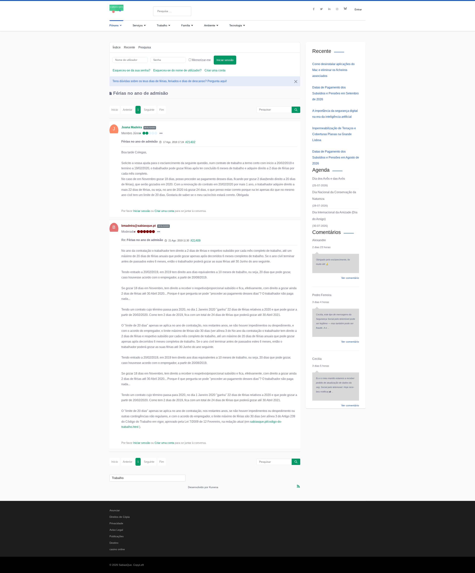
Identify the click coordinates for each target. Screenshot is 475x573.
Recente (129, 47)
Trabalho (162, 25)
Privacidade (116, 523)
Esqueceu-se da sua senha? (131, 70)
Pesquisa (144, 47)
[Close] (295, 81)
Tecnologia (235, 25)
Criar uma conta (214, 70)
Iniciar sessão (225, 60)
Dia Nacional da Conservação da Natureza (334, 195)
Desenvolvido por (198, 487)
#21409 (196, 240)
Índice (117, 47)
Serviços (138, 25)
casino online (117, 549)
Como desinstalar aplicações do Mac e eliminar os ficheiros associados (333, 69)
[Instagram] (337, 9)
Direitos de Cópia (119, 516)
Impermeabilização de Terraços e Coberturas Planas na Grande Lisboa (334, 134)
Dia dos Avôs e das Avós (328, 178)
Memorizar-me (201, 60)
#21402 (190, 142)
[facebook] (314, 9)
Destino (113, 542)
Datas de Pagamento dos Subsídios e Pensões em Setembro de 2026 (335, 93)
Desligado (149, 128)
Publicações (116, 536)
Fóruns (114, 25)
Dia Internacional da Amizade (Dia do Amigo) (334, 216)
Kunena (213, 487)
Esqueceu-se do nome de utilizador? (177, 70)
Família (185, 25)
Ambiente (209, 25)
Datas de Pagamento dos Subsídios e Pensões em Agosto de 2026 (335, 157)
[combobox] (172, 11)
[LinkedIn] (329, 9)
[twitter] (321, 9)
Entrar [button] (358, 9)
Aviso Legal (116, 529)
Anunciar (114, 510)
